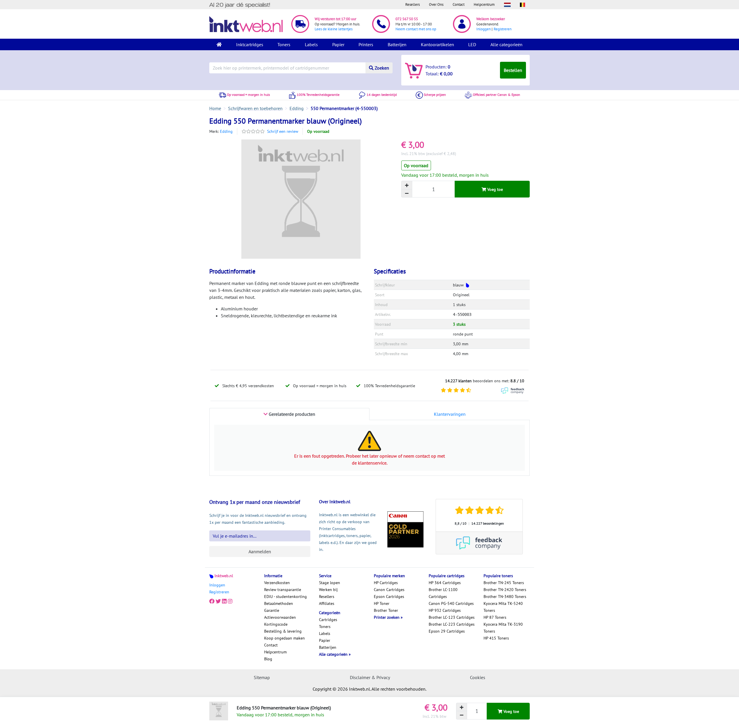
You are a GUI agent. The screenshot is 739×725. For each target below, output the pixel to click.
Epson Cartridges (389, 596)
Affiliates (326, 603)
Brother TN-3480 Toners (505, 596)
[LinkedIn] (224, 601)
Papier (338, 44)
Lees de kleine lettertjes (333, 29)
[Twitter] (218, 601)
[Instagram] (230, 601)
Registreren (503, 29)
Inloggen (483, 29)
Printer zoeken (387, 617)
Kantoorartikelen (437, 44)
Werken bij (328, 589)
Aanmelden (260, 551)
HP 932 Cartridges (445, 610)
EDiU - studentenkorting (285, 596)
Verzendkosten (277, 582)
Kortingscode (276, 624)
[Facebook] (211, 601)
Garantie (271, 610)
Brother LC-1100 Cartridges (443, 593)
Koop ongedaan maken (284, 638)
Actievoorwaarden (280, 617)
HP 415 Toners (496, 638)
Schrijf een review (282, 131)
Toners (283, 44)
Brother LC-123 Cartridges (452, 617)
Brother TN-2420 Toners (505, 589)
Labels (311, 44)
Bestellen (513, 70)
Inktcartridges (249, 44)
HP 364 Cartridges (445, 582)
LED (472, 44)
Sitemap (262, 677)
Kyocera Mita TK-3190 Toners (503, 628)
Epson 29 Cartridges (447, 631)
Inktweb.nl (223, 575)
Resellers (412, 4)
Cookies (477, 677)
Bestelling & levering (283, 631)
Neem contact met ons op (415, 29)
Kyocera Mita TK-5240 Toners (503, 607)
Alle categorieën (506, 44)
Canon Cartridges (389, 589)
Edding (226, 131)
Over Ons (436, 4)
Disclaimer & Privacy (370, 677)
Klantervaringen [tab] (450, 414)
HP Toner (381, 603)
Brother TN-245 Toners (504, 582)
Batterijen (397, 44)
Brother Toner (386, 610)
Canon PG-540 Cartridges (451, 603)
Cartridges (328, 619)
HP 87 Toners (495, 617)
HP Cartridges (386, 582)
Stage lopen (329, 582)
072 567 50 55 (406, 18)
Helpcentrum (484, 4)
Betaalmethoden (278, 603)
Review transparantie (282, 589)
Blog (268, 658)
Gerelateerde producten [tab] (291, 414)
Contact (458, 4)
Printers (366, 44)
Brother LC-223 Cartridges (452, 624)
